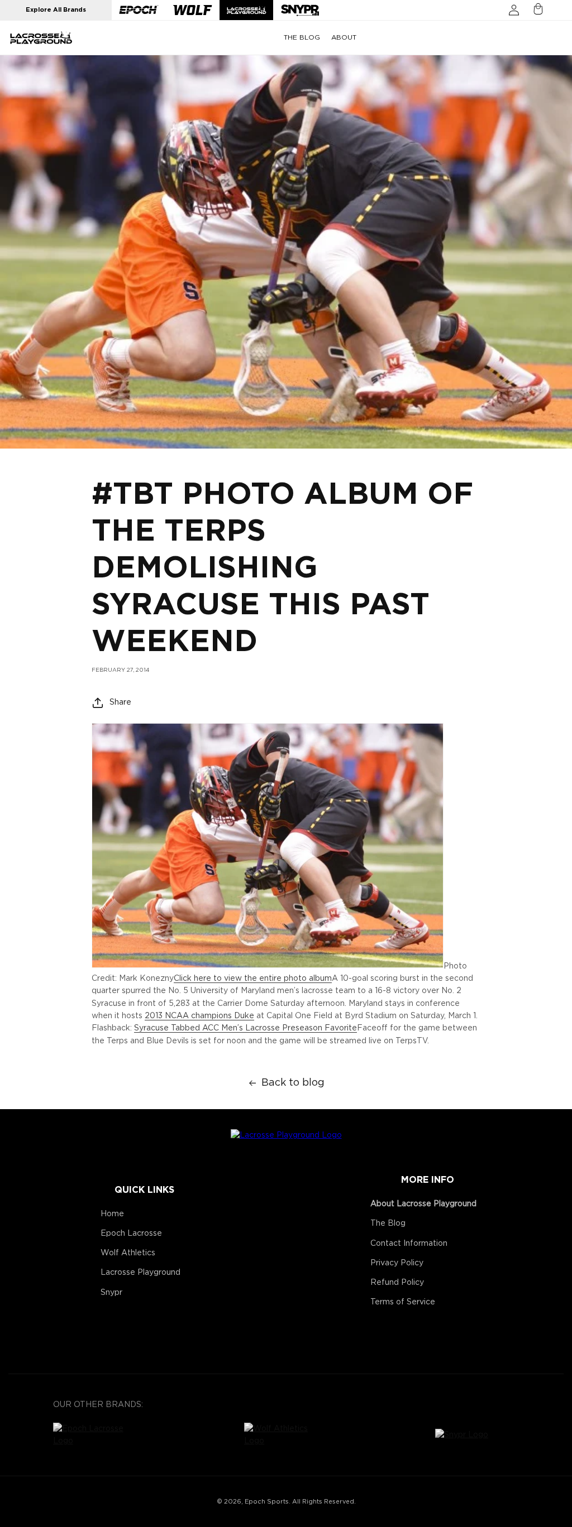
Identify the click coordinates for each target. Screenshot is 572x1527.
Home (112, 1214)
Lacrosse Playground (140, 1272)
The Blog (388, 1223)
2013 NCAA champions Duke (199, 1016)
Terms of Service (402, 1302)
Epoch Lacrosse (131, 1233)
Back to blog (293, 1083)
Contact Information (408, 1243)
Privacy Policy (396, 1263)
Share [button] (120, 702)
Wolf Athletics (128, 1253)
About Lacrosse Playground (423, 1204)
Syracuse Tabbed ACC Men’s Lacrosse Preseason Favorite (245, 1028)
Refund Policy (397, 1283)
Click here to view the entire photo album (253, 978)
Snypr (111, 1293)
